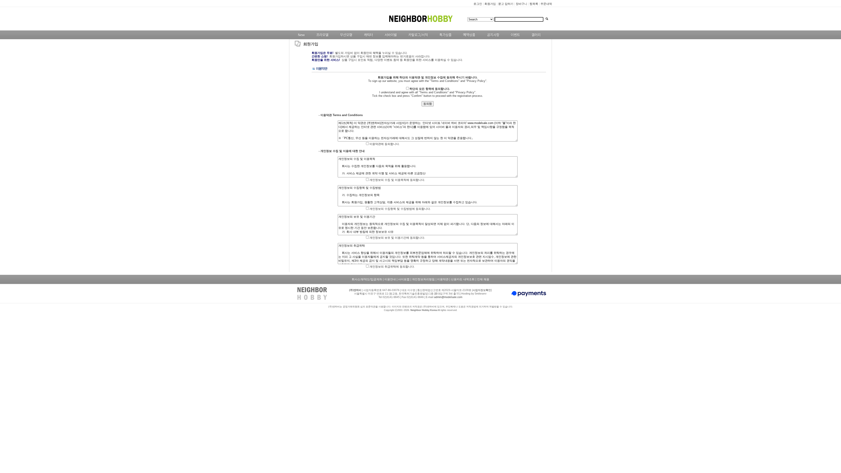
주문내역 (546, 3)
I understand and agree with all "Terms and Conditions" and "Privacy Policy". (427, 90)
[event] (516, 38)
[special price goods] (444, 38)
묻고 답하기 (505, 3)
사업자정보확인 (482, 290)
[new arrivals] (301, 38)
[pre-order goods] (468, 38)
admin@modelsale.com (448, 297)
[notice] (492, 38)
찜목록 (534, 3)
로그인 (478, 3)
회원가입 (490, 3)
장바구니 (521, 3)
